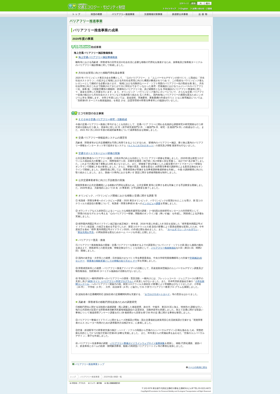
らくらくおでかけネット (140, 145)
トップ (73, 377)
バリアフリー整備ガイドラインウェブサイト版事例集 (137, 343)
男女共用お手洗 (86, 232)
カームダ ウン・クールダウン (183, 229)
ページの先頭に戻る (197, 367)
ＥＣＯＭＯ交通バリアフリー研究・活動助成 (102, 119)
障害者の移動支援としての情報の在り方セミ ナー (112, 261)
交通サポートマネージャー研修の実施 (99, 153)
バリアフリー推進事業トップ (89, 364)
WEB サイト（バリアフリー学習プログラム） (111, 281)
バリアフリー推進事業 (89, 377)
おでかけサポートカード (157, 294)
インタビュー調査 (151, 203)
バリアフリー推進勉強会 (163, 248)
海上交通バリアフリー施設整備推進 (97, 57)
